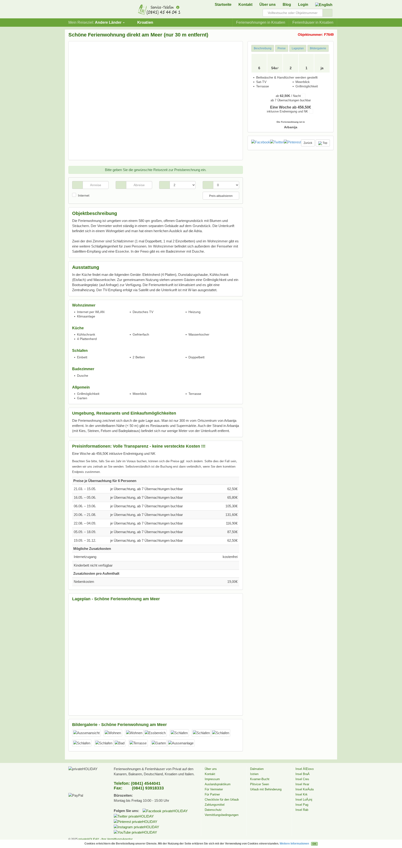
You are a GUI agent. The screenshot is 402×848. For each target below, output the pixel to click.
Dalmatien (257, 769)
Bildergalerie (318, 48)
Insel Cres (302, 779)
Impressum (212, 779)
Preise (282, 48)
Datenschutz (213, 810)
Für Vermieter (214, 789)
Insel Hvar (302, 784)
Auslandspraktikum (218, 784)
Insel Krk (301, 794)
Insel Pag (301, 804)
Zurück (308, 143)
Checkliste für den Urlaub (222, 799)
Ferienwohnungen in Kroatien (260, 22)
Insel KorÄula (304, 789)
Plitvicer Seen (259, 784)
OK (314, 843)
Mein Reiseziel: (94, 22)
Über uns (267, 5)
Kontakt (245, 5)
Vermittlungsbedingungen (221, 815)
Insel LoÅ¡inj (303, 799)
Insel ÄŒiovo (304, 769)
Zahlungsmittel (214, 804)
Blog (287, 5)
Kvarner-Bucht (259, 779)
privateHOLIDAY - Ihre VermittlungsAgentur (105, 839)
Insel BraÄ (302, 774)
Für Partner (212, 794)
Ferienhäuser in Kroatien (312, 22)
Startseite (223, 5)
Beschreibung (262, 48)
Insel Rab (301, 810)
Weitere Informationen (294, 843)
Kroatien (145, 22)
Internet (83, 195)
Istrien (254, 774)
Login (303, 5)
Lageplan (298, 48)
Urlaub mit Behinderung (265, 789)
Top (324, 143)
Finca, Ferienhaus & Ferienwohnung (83, 10)
